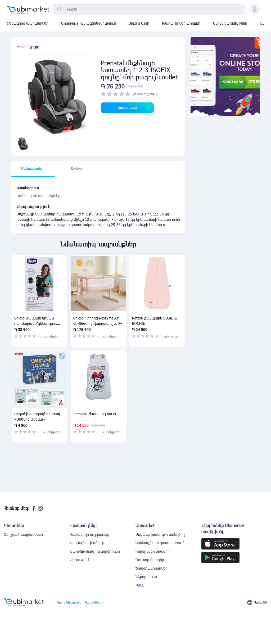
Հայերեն (260, 602)
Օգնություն (80, 559)
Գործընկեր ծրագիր (153, 551)
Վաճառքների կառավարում (160, 543)
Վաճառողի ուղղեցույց (89, 534)
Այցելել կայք (127, 107)
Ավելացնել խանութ (87, 543)
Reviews (76, 168)
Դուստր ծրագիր (150, 559)
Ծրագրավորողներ (152, 568)
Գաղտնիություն (69, 602)
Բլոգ (139, 585)
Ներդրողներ (146, 576)
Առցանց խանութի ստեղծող (160, 534)
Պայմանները (94, 602)
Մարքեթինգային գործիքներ (95, 551)
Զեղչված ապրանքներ (23, 534)
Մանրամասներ (32, 168)
